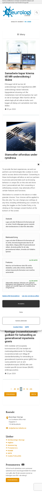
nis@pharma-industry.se (17, 428)
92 (27, 389)
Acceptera (21, 304)
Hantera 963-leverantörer (11, 296)
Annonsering (12, 445)
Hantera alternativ (21, 321)
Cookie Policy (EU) (14, 456)
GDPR (27, 327)
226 (31, 389)
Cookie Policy (18, 327)
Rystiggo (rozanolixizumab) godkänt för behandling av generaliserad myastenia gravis (21, 336)
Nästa (34, 394)
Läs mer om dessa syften (30, 296)
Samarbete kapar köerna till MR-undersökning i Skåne (19, 76)
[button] (38, 164)
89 (18, 389)
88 (15, 389)
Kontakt (10, 450)
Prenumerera (12, 448)
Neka (21, 312)
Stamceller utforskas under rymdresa (21, 156)
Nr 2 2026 (28, 22)
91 (24, 389)
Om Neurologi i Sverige (16, 440)
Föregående (10, 394)
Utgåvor (10, 442)
